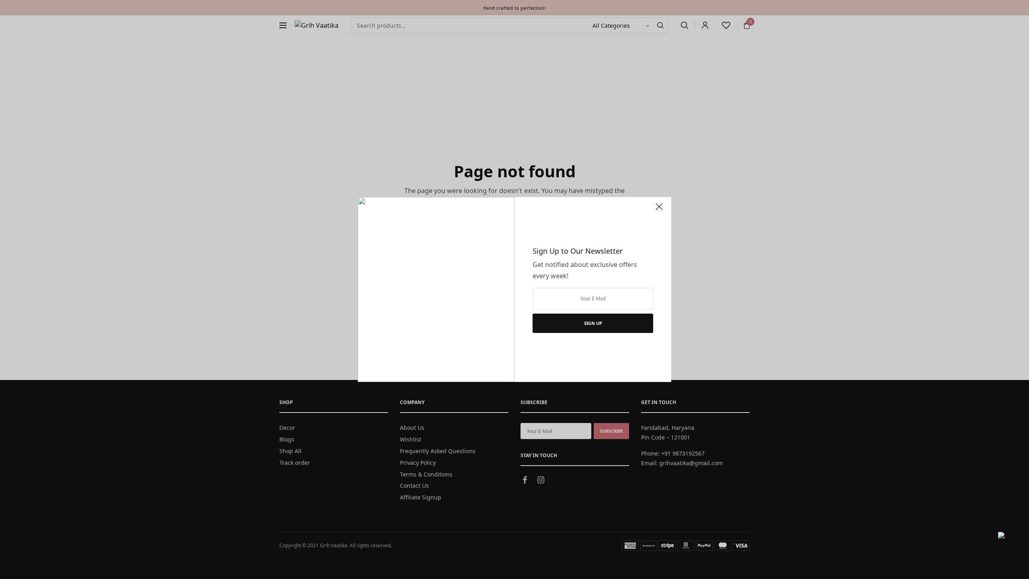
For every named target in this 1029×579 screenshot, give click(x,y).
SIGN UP (593, 323)
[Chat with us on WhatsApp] (1009, 543)
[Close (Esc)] (659, 210)
